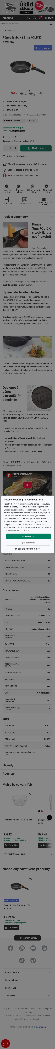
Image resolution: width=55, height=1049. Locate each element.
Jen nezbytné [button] (28, 543)
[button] (27, 548)
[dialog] (27, 524)
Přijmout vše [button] (28, 536)
